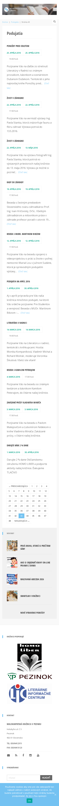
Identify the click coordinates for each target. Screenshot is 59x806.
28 (16, 506)
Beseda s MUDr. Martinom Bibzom (23, 233)
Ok (29, 800)
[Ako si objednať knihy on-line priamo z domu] (12, 562)
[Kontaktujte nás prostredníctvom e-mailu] (9, 755)
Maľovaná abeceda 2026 (32, 579)
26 (45, 501)
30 (27, 506)
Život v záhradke (15, 97)
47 (45, 515)
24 (33, 501)
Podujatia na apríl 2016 (18, 281)
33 (45, 506)
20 (10, 501)
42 (16, 515)
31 (33, 506)
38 (33, 510)
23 (27, 501)
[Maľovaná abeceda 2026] (12, 579)
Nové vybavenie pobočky (32, 612)
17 (33, 496)
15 (21, 496)
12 (46, 491)
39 (39, 510)
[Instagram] (30, 755)
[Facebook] (23, 755)
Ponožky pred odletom (18, 45)
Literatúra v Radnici (17, 322)
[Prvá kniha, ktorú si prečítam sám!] (12, 545)
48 (10, 520)
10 (34, 491)
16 (27, 496)
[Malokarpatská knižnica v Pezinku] (29, 9)
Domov (5, 22)
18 (39, 496)
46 (39, 515)
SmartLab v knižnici (30, 595)
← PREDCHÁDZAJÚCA (18, 486)
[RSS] (16, 755)
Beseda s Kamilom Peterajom (21, 369)
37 (27, 510)
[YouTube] (38, 755)
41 (10, 515)
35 (16, 510)
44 (27, 515)
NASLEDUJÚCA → (22, 520)
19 (45, 496)
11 (40, 491)
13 (10, 496)
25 (39, 501)
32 (39, 506)
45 (33, 515)
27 (10, 506)
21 (16, 501)
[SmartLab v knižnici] (12, 595)
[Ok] (55, 794)
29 (21, 506)
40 (45, 510)
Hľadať (46, 777)
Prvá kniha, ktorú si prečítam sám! (35, 547)
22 (21, 501)
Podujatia (15, 22)
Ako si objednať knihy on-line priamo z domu (35, 564)
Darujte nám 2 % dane (17, 445)
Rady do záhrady (15, 182)
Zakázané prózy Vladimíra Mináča (24, 402)
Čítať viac (23, 172)
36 (21, 510)
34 (10, 510)
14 (16, 496)
